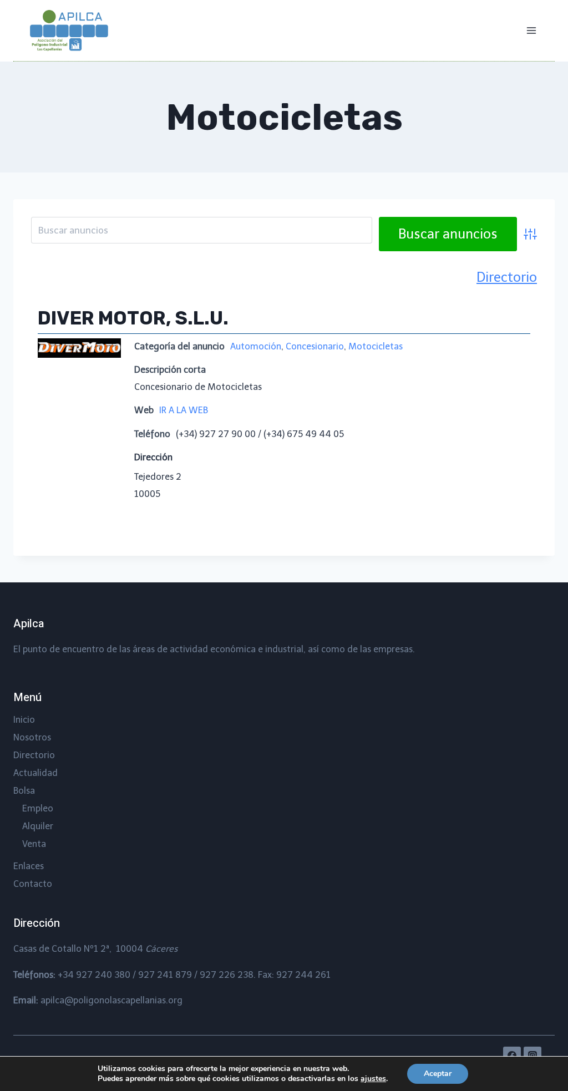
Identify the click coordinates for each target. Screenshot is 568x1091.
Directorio (506, 277)
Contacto (32, 884)
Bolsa (24, 790)
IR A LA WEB (183, 410)
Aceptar (438, 1073)
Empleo (37, 808)
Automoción (255, 346)
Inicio (24, 719)
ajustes (373, 1079)
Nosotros (32, 737)
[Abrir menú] (531, 30)
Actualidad (35, 773)
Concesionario (315, 346)
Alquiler (37, 826)
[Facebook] (512, 1055)
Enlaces (28, 866)
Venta (34, 844)
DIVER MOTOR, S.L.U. (133, 318)
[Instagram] (532, 1055)
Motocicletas (375, 346)
